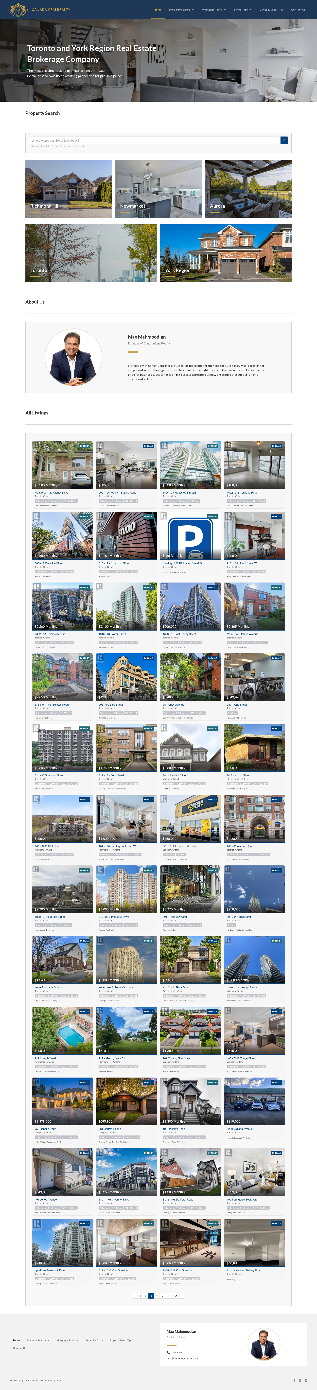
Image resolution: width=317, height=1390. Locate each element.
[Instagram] (300, 1380)
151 (175, 1295)
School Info (241, 9)
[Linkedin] (306, 1380)
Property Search (179, 9)
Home (157, 9)
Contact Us (298, 9)
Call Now (177, 1352)
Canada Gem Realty (51, 10)
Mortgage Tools (212, 9)
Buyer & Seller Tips (272, 9)
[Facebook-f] (294, 1380)
